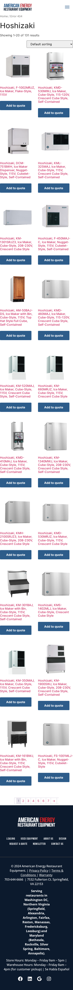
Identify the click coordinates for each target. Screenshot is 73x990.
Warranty (45, 875)
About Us (49, 839)
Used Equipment (29, 839)
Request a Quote (18, 844)
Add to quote (15, 105)
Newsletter (39, 844)
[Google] (39, 979)
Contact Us (57, 844)
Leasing (11, 839)
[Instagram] (49, 979)
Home (4, 16)
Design (62, 839)
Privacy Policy (38, 871)
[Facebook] (20, 979)
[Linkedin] (30, 979)
